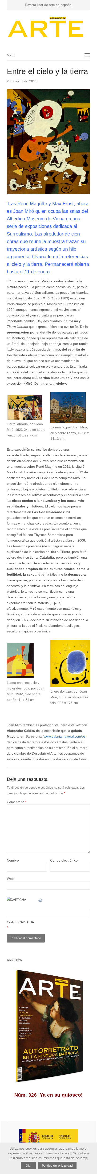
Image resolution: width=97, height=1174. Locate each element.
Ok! (28, 1165)
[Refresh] (40, 900)
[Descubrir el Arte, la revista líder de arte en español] (48, 27)
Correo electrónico (64, 860)
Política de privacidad (57, 1165)
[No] (85, 1158)
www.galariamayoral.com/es (64, 736)
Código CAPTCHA (20, 922)
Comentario (16, 802)
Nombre (13, 860)
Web (10, 878)
